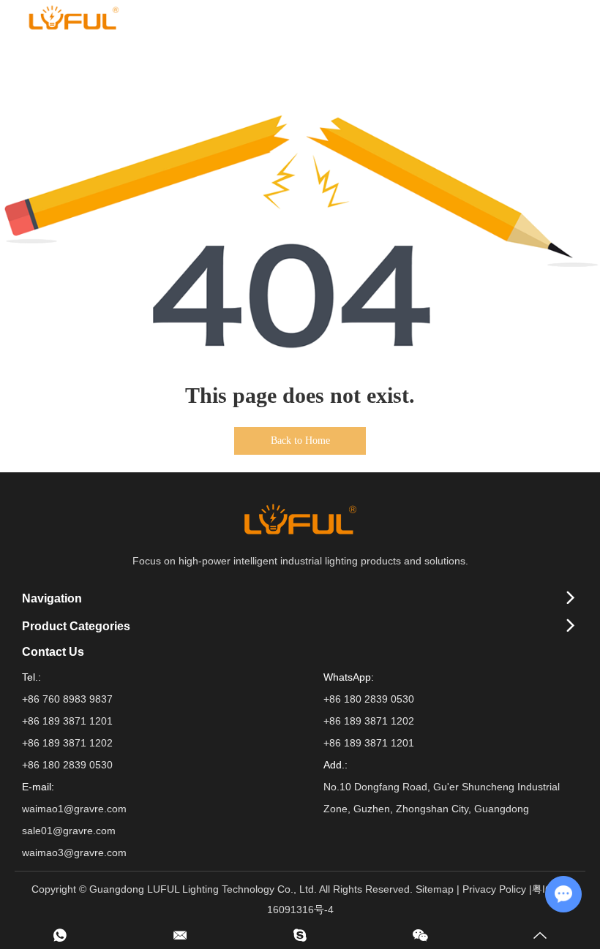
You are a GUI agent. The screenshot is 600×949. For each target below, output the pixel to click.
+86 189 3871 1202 (368, 721)
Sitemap (435, 889)
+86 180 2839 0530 (368, 699)
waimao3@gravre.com (74, 852)
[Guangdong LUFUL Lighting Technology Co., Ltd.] (73, 17)
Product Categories (76, 626)
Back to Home (300, 440)
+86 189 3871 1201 (368, 743)
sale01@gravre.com (69, 830)
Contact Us (53, 652)
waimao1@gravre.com (74, 808)
